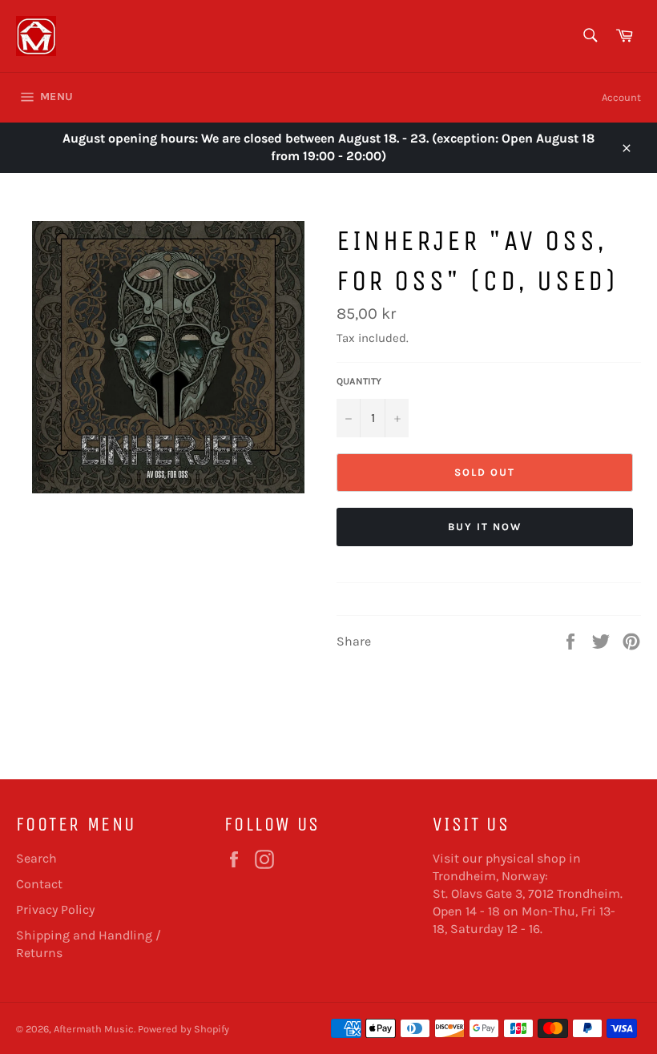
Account (621, 97)
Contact (39, 883)
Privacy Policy (55, 909)
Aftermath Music (94, 1029)
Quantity (359, 381)
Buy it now (485, 527)
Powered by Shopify (183, 1029)
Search (36, 858)
